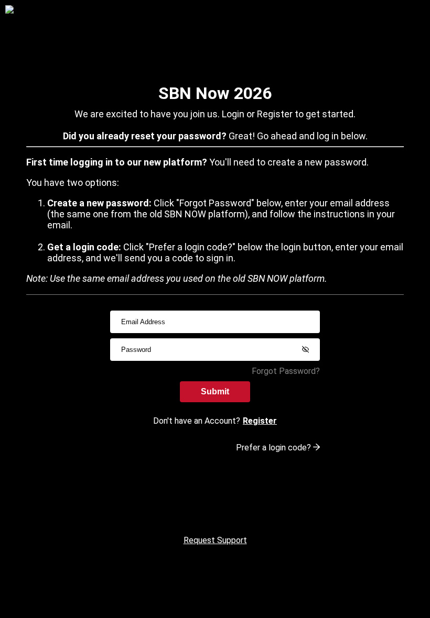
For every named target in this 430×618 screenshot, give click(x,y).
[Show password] (305, 349)
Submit (215, 391)
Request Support (215, 540)
